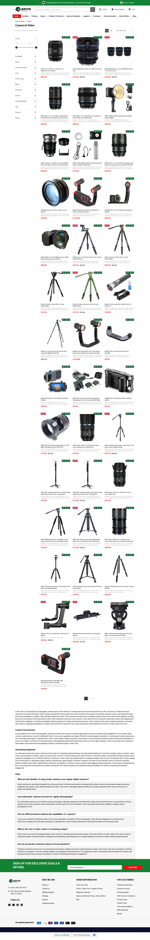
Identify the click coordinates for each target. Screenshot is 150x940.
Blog (134, 16)
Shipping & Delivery (83, 892)
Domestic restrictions (125, 885)
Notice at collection (62, 935)
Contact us (46, 889)
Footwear (96, 16)
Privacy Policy (129, 899)
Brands (119, 914)
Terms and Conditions (129, 906)
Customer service (123, 889)
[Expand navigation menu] (29, 16)
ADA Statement (122, 910)
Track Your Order (82, 885)
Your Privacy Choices (81, 935)
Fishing (34, 16)
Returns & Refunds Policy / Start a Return (91, 896)
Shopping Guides (48, 903)
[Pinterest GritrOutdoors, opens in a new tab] (17, 905)
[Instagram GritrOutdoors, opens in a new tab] (13, 905)
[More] (19, 16)
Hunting (25, 16)
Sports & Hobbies (73, 16)
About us (45, 885)
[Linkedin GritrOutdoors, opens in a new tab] (21, 905)
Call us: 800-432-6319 (19, 888)
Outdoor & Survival (56, 16)
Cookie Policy (129, 903)
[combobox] (62, 9)
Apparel (87, 16)
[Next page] (93, 698)
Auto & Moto (124, 16)
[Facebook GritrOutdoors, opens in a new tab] (9, 905)
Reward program (123, 892)
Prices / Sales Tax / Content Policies (89, 889)
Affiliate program (48, 892)
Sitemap (45, 896)
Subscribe (132, 867)
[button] (107, 30)
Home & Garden (110, 16)
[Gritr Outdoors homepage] (23, 9)
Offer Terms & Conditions (126, 896)
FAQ (77, 900)
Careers (45, 900)
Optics (42, 16)
